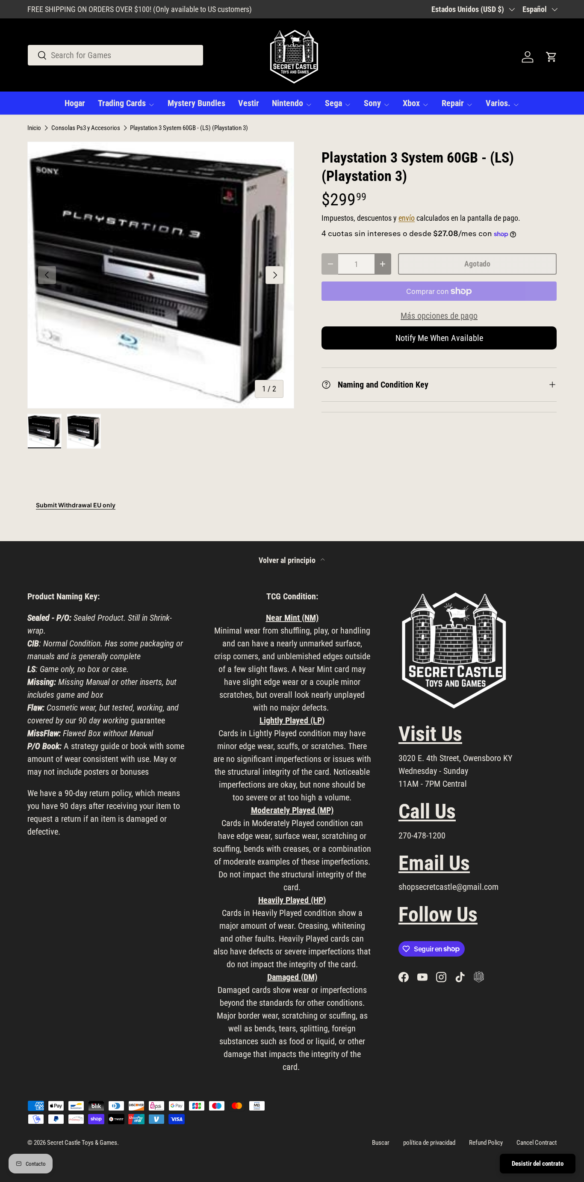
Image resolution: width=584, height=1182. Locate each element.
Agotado (477, 263)
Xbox (411, 103)
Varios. (498, 103)
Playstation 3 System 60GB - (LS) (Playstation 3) (189, 128)
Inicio (34, 128)
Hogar (75, 103)
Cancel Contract (536, 1142)
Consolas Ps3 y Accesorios (85, 128)
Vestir (248, 103)
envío (406, 218)
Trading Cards (122, 103)
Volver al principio (288, 560)
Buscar (380, 1142)
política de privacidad (429, 1142)
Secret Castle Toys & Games (82, 1142)
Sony (372, 103)
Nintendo (287, 103)
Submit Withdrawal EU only (75, 505)
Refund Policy (486, 1142)
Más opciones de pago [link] (439, 316)
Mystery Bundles (196, 103)
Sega (333, 103)
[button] (551, 56)
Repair (453, 103)
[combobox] (115, 55)
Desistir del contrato (537, 1163)
